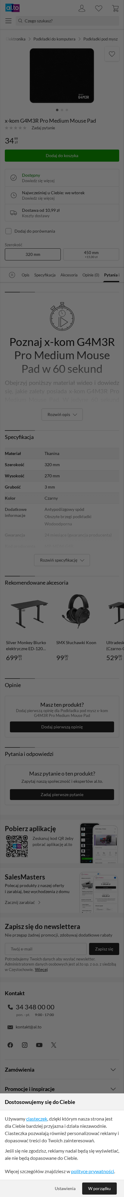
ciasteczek (36, 1118)
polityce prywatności (92, 1171)
